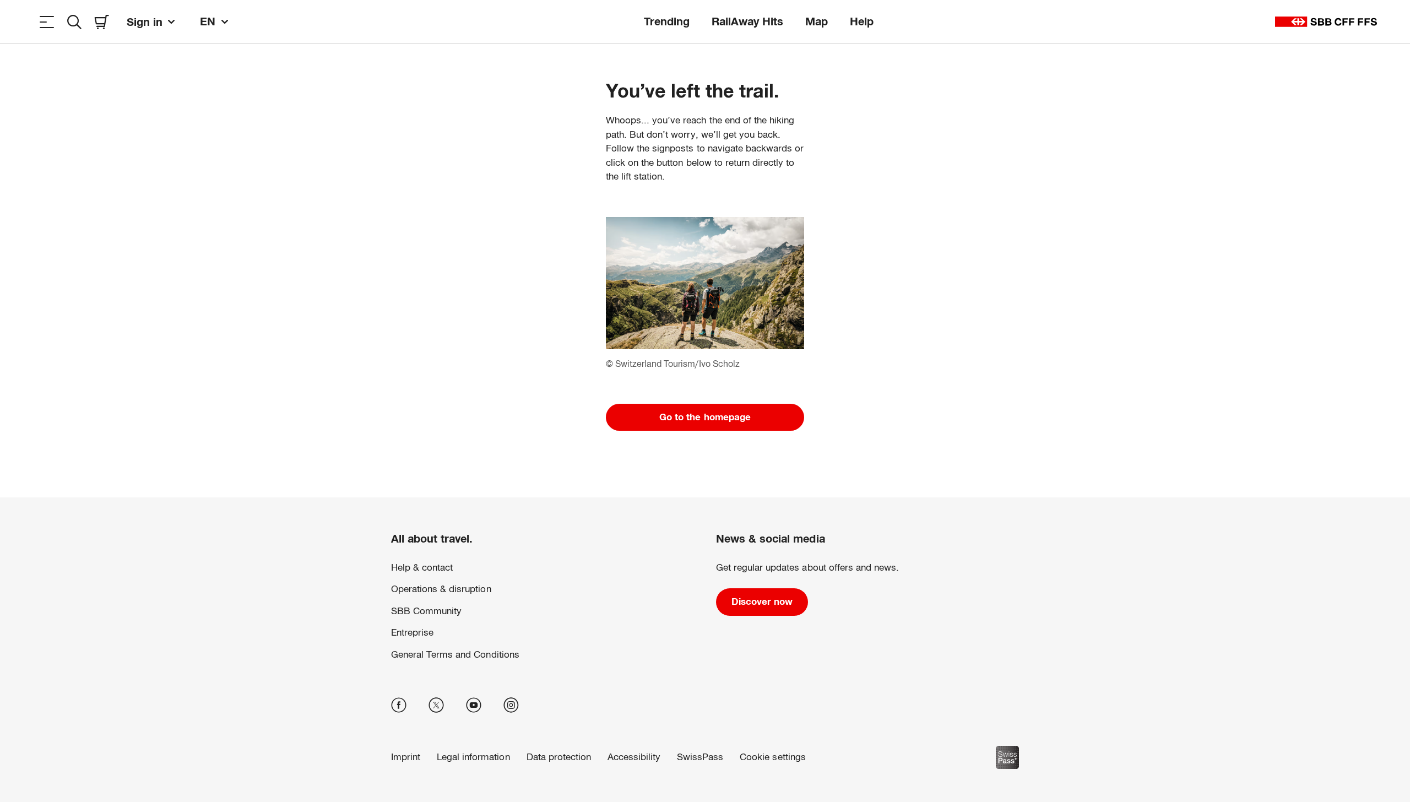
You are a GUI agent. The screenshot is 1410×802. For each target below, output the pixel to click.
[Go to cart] (102, 22)
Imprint (792, 750)
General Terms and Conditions (455, 654)
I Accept (1003, 751)
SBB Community (426, 611)
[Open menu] (47, 22)
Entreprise (412, 632)
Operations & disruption (441, 589)
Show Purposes (1003, 716)
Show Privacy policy (740, 750)
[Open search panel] (74, 22)
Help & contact (422, 567)
